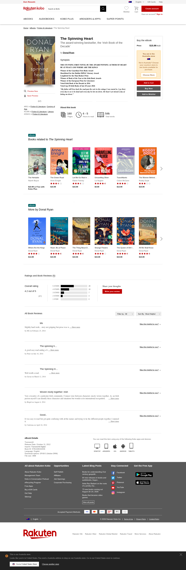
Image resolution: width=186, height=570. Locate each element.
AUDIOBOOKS (47, 19)
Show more (75, 327)
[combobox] (124, 314)
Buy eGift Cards (31, 490)
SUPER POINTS (115, 19)
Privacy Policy (141, 519)
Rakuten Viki (77, 534)
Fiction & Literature (38, 106)
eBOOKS (29, 19)
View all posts (88, 502)
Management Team (32, 475)
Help (161, 2)
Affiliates (57, 475)
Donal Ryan (68, 53)
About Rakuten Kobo (33, 472)
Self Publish (58, 472)
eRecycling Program (33, 482)
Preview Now (32, 91)
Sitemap (28, 497)
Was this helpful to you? (149, 324)
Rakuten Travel (126, 534)
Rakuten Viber (90, 534)
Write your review (112, 291)
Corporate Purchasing (62, 482)
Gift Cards (152, 2)
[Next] (161, 169)
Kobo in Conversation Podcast (37, 479)
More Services (140, 534)
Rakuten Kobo (33, 8)
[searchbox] (76, 9)
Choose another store (50, 564)
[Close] (181, 554)
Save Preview (32, 96)
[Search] (103, 9)
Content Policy (154, 519)
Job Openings (59, 479)
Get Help (28, 493)
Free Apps (29, 486)
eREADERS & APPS (90, 19)
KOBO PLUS (67, 19)
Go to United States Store (26, 564)
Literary (51, 112)
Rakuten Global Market (108, 534)
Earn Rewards (29, 2)
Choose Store (149, 75)
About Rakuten (155, 534)
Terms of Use (128, 519)
